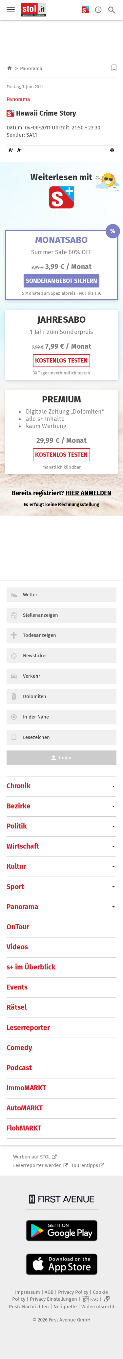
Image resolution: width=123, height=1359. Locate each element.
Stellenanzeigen (40, 615)
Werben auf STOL (32, 1157)
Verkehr (31, 676)
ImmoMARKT (26, 1088)
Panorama (31, 68)
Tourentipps (84, 1165)
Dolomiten (34, 696)
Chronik (19, 786)
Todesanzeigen (39, 635)
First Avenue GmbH (70, 1320)
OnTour (18, 927)
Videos (17, 947)
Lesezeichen (36, 737)
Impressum (27, 1292)
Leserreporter (28, 1027)
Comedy (19, 1048)
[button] (114, 68)
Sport (15, 887)
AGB (49, 1292)
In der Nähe (36, 717)
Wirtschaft (23, 846)
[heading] (61, 113)
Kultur (16, 866)
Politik (17, 826)
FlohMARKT (24, 1128)
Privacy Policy (73, 1292)
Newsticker (35, 656)
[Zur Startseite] (9, 68)
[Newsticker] (98, 10)
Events (17, 987)
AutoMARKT (25, 1108)
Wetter (30, 595)
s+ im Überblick (31, 967)
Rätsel (17, 1007)
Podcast (19, 1068)
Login (65, 758)
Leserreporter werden (37, 1165)
